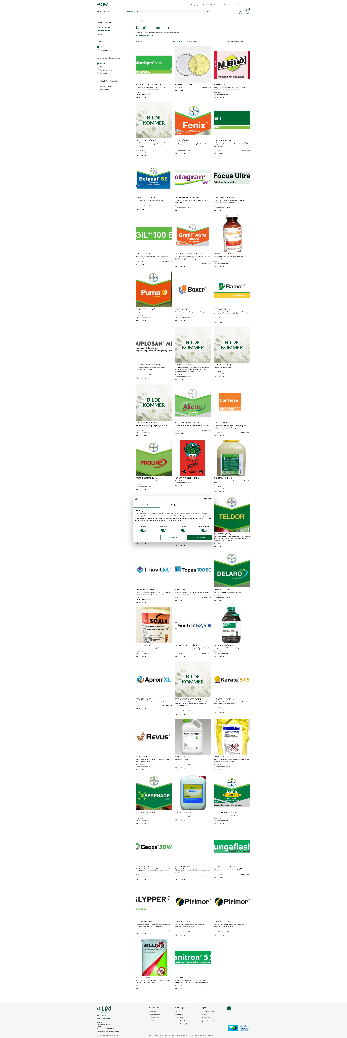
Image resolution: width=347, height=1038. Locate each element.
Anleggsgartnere (144, 21)
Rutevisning (180, 42)
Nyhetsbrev (152, 1021)
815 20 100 (105, 1016)
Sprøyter (99, 34)
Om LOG (177, 1011)
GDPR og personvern (207, 1011)
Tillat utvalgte (173, 537)
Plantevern (152, 21)
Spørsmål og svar (154, 1017)
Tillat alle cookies (199, 537)
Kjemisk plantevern (103, 30)
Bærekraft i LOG (180, 1014)
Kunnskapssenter (216, 5)
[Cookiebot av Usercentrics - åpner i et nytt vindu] (204, 499)
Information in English (181, 1024)
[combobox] (168, 11)
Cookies (203, 1014)
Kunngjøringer (195, 5)
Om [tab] (200, 505)
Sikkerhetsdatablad (229, 5)
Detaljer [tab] (173, 505)
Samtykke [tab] (146, 505)
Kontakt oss (152, 1011)
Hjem (137, 21)
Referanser (205, 5)
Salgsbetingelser (206, 1017)
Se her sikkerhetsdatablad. (145, 35)
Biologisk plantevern (103, 27)
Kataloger (240, 5)
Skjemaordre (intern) (207, 1021)
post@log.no (106, 1018)
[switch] (163, 530)
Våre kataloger (179, 1017)
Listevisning (193, 42)
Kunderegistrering (154, 1014)
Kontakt (248, 5)
